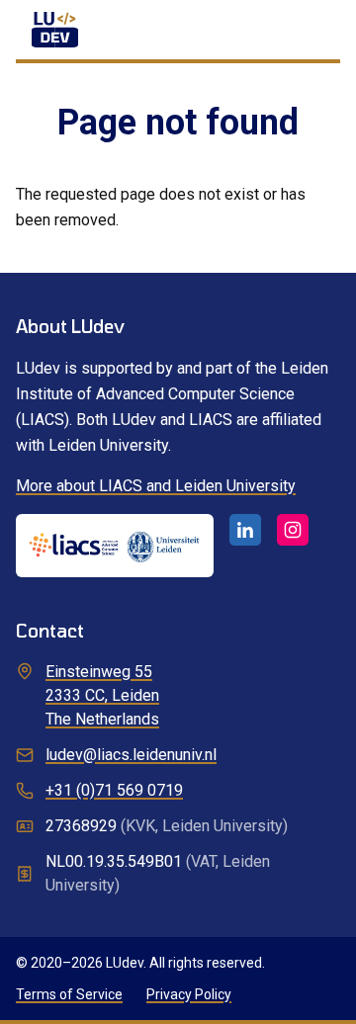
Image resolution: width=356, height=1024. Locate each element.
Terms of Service (69, 994)
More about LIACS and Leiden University (156, 485)
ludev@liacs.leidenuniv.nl (131, 754)
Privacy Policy (188, 994)
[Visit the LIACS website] (115, 545)
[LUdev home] (55, 29)
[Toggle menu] (316, 30)
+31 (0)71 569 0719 (114, 790)
